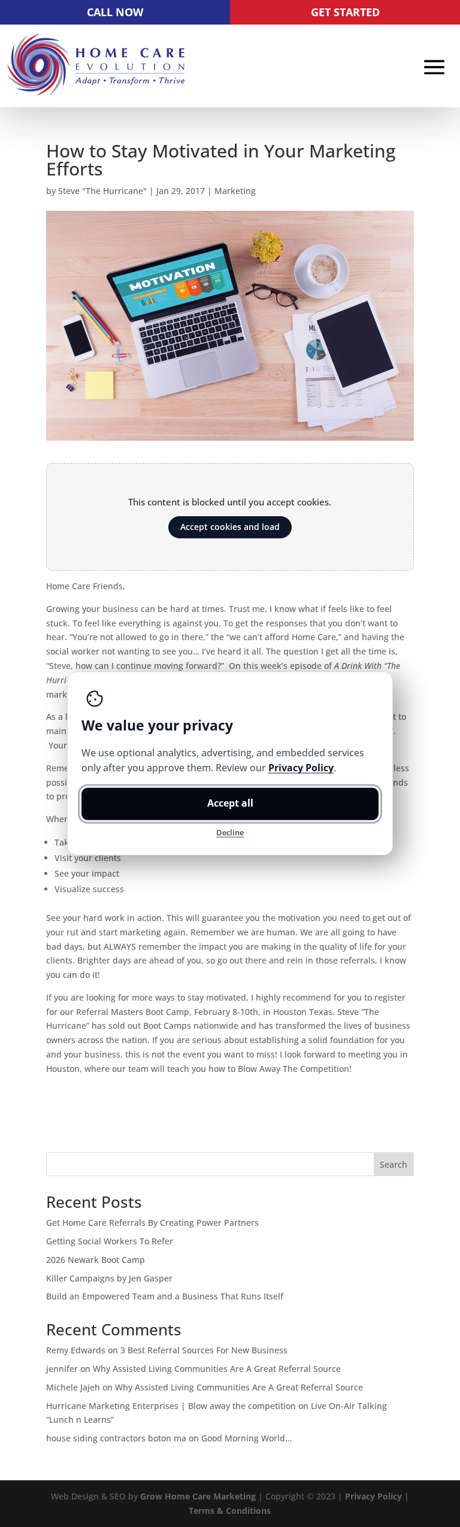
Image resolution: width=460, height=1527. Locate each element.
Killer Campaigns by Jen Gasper (109, 1278)
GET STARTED (345, 12)
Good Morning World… (246, 1438)
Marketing (235, 190)
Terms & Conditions (230, 1510)
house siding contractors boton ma (116, 1438)
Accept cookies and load (230, 526)
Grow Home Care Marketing (198, 1496)
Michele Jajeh (73, 1387)
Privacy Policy (373, 1496)
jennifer (62, 1368)
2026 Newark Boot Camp (95, 1259)
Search (393, 1164)
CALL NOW (115, 12)
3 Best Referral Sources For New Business (204, 1350)
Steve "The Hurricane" (102, 190)
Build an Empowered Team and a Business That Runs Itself (164, 1296)
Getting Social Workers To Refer (109, 1241)
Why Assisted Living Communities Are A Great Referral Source (217, 1368)
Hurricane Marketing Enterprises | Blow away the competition (171, 1405)
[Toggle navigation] (434, 67)
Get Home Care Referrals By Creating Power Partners (152, 1222)
